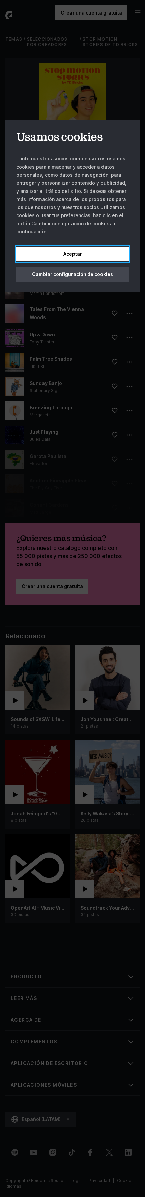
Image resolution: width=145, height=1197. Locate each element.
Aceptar (72, 254)
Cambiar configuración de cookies (72, 274)
